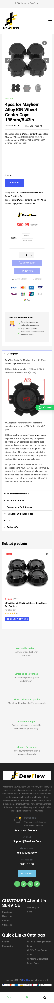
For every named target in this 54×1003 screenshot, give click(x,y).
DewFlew (9, 360)
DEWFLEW (15, 126)
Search (5, 942)
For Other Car (17, 196)
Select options (19, 619)
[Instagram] (30, 884)
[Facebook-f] (17, 884)
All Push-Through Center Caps (39, 944)
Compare (14, 183)
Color (14, 238)
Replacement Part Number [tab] (19, 507)
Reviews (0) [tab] (12, 527)
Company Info (33, 907)
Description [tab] (12, 354)
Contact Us (7, 946)
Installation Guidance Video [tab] (20, 514)
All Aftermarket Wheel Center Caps (37, 961)
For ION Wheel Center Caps (23, 200)
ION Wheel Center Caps (30, 134)
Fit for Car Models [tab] (15, 500)
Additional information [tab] (18, 494)
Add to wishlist (21, 279)
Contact (6, 920)
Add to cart (29, 263)
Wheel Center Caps (26, 204)
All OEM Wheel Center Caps (37, 952)
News (29, 912)
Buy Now (29, 271)
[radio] (26, 236)
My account (7, 916)
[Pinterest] (37, 884)
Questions (7, 912)
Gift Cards (7, 925)
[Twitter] (24, 884)
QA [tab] (8, 520)
